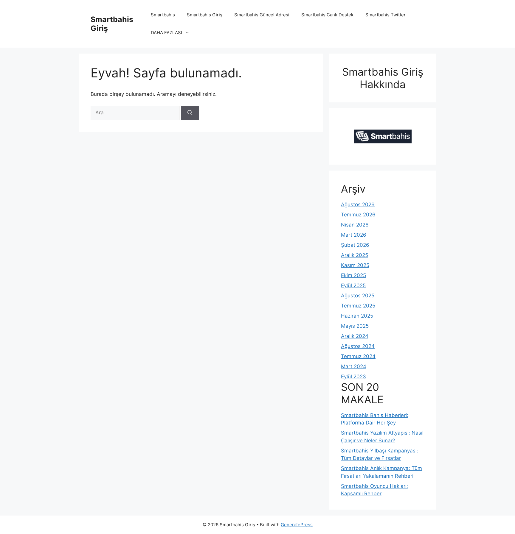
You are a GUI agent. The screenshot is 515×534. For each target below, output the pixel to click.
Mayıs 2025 (355, 326)
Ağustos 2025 (357, 296)
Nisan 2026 (355, 225)
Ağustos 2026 (358, 204)
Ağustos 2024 (358, 346)
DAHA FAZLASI (166, 32)
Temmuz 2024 (358, 356)
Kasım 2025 (355, 265)
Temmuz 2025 (358, 306)
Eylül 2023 (353, 377)
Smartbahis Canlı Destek (327, 15)
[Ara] (190, 113)
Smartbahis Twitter (385, 15)
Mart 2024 (353, 366)
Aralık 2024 (354, 336)
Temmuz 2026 (358, 215)
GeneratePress (297, 524)
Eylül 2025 (353, 285)
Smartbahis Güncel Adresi (261, 15)
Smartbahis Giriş (204, 15)
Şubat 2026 (355, 245)
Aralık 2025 (354, 255)
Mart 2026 (353, 235)
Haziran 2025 (357, 316)
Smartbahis (163, 15)
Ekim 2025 (353, 275)
